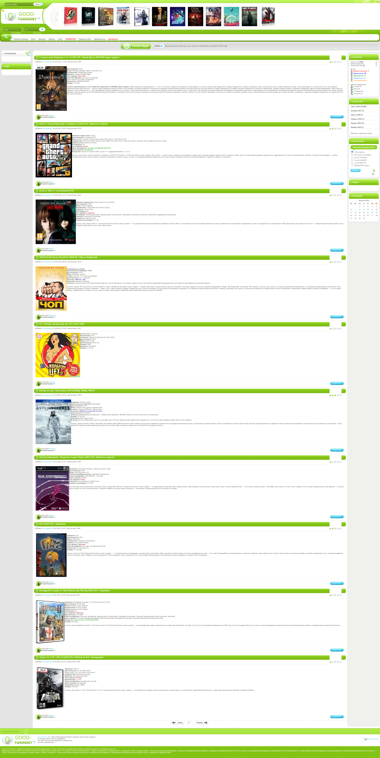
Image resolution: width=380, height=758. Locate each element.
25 (372, 215)
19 (376, 212)
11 (372, 209)
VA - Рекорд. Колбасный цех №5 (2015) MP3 (61, 324)
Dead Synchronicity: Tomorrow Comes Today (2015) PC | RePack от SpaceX (76, 457)
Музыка (52, 39)
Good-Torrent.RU (44, 737)
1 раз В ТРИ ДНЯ (360, 157)
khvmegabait (47, 62)
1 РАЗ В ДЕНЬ (359, 152)
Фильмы (42, 39)
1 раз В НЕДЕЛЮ (360, 160)
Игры (33, 39)
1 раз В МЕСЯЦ (360, 163)
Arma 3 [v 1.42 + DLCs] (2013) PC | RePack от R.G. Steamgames (71, 657)
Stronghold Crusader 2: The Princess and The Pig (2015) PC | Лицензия (74, 590)
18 (372, 212)
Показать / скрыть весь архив (361, 133)
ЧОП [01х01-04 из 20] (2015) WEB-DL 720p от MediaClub (68, 257)
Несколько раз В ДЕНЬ (362, 155)
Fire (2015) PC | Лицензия (52, 524)
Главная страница (21, 39)
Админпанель (99, 39)
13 (351, 212)
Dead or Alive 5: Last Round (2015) (56, 190)
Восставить (37, 33)
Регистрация (16, 33)
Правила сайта (85, 39)
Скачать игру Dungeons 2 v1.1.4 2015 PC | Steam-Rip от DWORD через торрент (79, 57)
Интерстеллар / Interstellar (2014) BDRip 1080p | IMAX (67, 390)
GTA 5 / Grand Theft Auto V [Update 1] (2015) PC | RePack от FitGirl (73, 124)
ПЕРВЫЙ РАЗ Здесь (361, 165)
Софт (60, 39)
